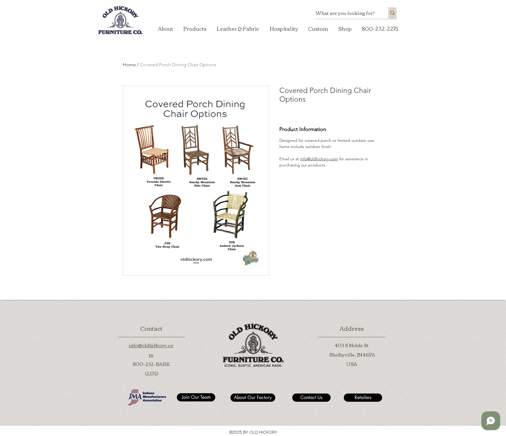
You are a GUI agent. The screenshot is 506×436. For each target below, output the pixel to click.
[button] (194, 28)
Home (129, 64)
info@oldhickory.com (319, 158)
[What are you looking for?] (392, 13)
